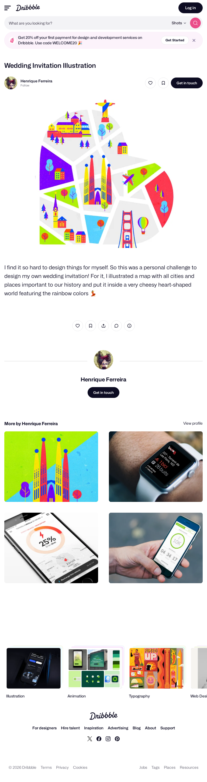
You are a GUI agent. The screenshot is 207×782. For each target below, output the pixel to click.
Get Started (174, 40)
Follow (24, 85)
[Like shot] (150, 83)
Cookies (80, 767)
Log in (190, 7)
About (150, 728)
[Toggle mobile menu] (7, 8)
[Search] (195, 23)
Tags (155, 767)
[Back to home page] (28, 7)
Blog (137, 728)
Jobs (143, 767)
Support (167, 728)
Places (169, 767)
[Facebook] (98, 738)
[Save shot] (163, 83)
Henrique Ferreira (36, 81)
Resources (189, 767)
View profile (193, 423)
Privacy (62, 767)
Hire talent (70, 728)
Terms (46, 767)
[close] (194, 40)
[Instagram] (108, 738)
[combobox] (86, 22)
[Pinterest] (117, 738)
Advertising (118, 728)
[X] (89, 738)
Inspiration (94, 728)
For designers (44, 728)
